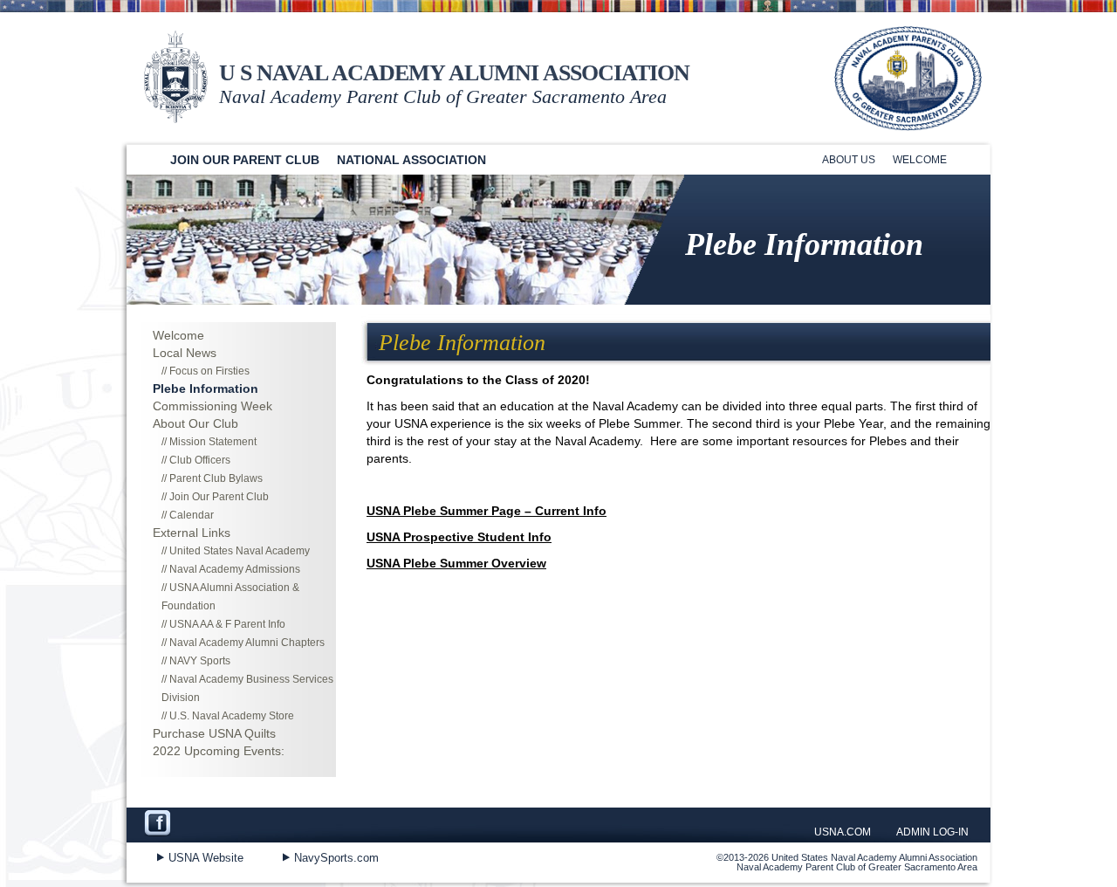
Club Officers (199, 460)
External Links (191, 533)
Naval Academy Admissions (234, 569)
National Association (411, 160)
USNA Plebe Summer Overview (456, 563)
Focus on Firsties (209, 371)
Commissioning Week (212, 406)
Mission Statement (213, 442)
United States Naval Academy (239, 551)
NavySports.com (336, 857)
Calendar (191, 515)
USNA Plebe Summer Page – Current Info (486, 511)
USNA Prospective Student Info (459, 537)
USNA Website (205, 857)
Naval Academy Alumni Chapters (247, 642)
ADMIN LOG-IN (932, 832)
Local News (184, 353)
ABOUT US (848, 160)
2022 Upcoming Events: (218, 751)
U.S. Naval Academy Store (231, 716)
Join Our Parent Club (244, 160)
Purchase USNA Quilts (214, 733)
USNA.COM (842, 832)
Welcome (920, 160)
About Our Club (195, 423)
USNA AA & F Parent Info (227, 624)
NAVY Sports (199, 661)
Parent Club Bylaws (216, 478)
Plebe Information (205, 388)
